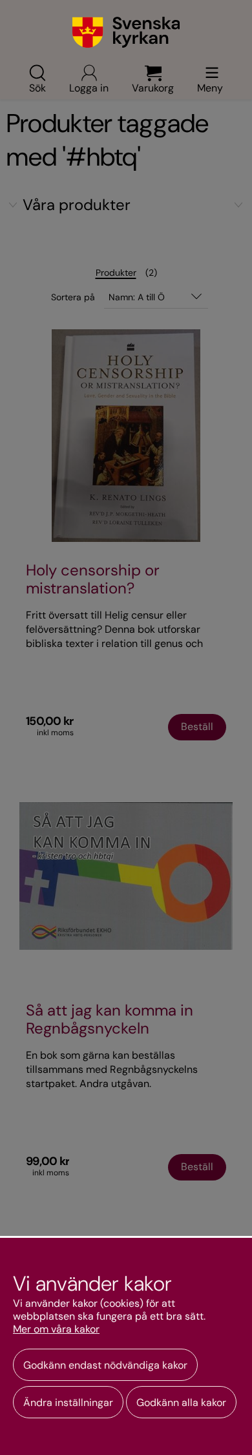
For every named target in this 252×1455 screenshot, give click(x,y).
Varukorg (153, 87)
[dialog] (126, 1345)
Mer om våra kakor (56, 1329)
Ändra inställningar (68, 1402)
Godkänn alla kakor (181, 1402)
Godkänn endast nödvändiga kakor (105, 1365)
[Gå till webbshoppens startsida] (126, 32)
